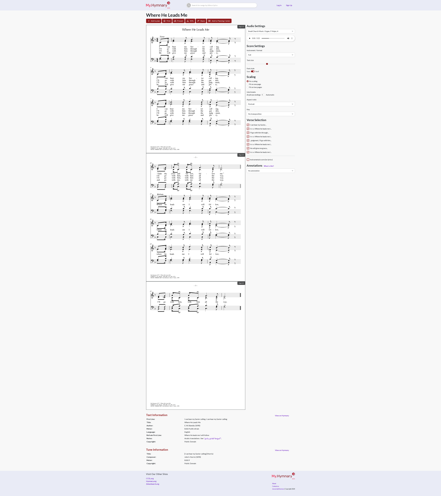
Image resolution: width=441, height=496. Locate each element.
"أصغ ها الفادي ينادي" (212, 438)
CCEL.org (150, 478)
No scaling (253, 81)
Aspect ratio (251, 99)
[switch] (253, 71)
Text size (250, 60)
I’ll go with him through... (259, 133)
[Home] (158, 5)
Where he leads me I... (260, 129)
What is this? (269, 166)
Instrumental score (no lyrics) (261, 160)
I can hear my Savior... (258, 125)
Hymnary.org (151, 481)
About (274, 483)
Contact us (275, 486)
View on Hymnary (282, 415)
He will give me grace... (259, 148)
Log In (279, 5)
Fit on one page (255, 84)
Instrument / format (254, 50)
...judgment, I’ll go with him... (260, 140)
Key (248, 109)
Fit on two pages (255, 87)
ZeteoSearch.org (152, 484)
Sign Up (289, 5)
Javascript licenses (278, 489)
